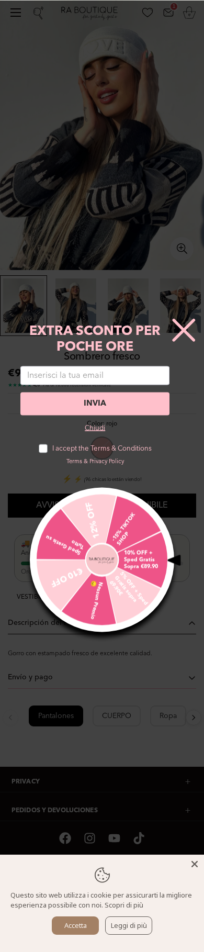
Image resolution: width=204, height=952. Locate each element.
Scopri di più (124, 905)
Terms (74, 461)
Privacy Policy (106, 461)
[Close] (194, 864)
